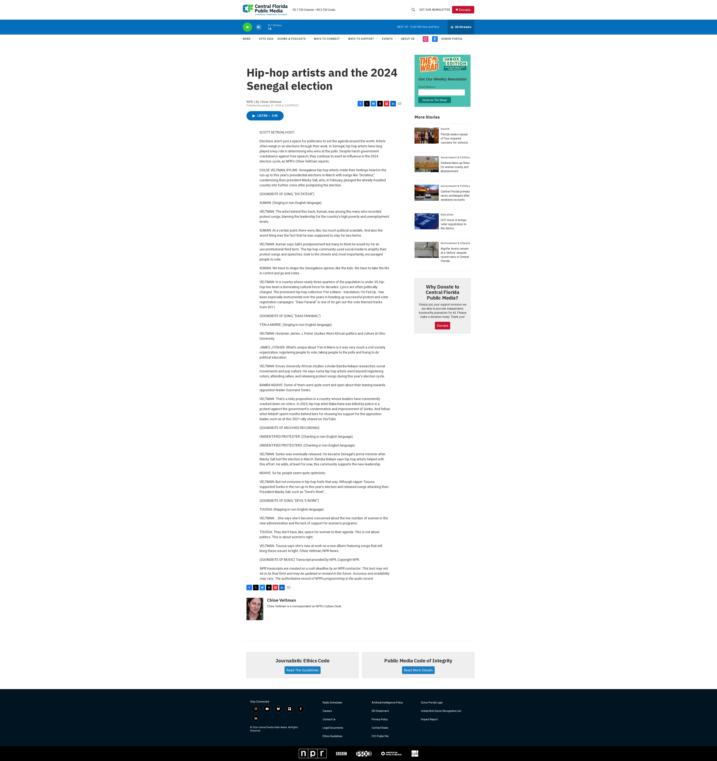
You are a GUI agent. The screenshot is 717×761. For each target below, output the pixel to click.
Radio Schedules (332, 702)
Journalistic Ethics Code (302, 660)
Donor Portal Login (432, 702)
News (247, 38)
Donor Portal (452, 38)
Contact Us (329, 719)
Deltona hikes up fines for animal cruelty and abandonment (455, 167)
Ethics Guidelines (332, 736)
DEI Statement (380, 711)
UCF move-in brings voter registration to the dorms (453, 224)
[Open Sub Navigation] (253, 38)
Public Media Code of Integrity (418, 660)
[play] (247, 27)
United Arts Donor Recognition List (441, 711)
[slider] (264, 27)
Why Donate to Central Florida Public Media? (442, 292)
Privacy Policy (380, 719)
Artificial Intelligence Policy (387, 702)
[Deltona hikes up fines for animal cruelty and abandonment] (427, 164)
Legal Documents (333, 727)
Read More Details (418, 670)
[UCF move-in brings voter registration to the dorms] (427, 221)
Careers (327, 711)
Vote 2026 (266, 38)
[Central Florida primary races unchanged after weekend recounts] (427, 193)
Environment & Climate (455, 243)
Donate (465, 10)
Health (445, 129)
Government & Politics (455, 157)
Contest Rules (380, 727)
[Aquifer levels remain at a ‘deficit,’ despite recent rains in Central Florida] (427, 250)
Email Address (427, 87)
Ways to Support (361, 38)
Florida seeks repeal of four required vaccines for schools (454, 138)
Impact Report (429, 719)
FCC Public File (380, 736)
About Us (408, 38)
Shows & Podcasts (291, 38)
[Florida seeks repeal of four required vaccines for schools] (427, 136)
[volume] (258, 27)
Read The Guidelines (302, 670)
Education (447, 214)
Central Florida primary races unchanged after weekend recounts (455, 196)
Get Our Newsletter (434, 9)
